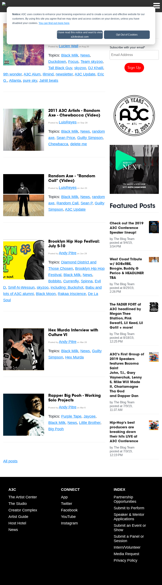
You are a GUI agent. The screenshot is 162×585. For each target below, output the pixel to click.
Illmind (48, 74)
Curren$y (71, 281)
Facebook (69, 510)
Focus (73, 62)
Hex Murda (74, 357)
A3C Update (85, 74)
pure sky (30, 80)
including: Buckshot (67, 287)
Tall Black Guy (60, 68)
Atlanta (15, 80)
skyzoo (80, 68)
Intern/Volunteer (127, 547)
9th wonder (12, 74)
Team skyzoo (92, 62)
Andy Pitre (67, 253)
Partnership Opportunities (125, 499)
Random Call (67, 203)
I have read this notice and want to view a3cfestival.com (79, 34)
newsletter (64, 74)
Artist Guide (18, 517)
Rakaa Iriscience (72, 294)
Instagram (69, 523)
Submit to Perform (129, 508)
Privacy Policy (125, 560)
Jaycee (90, 416)
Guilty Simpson (90, 138)
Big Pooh (56, 429)
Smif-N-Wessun (21, 287)
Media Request (126, 554)
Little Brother (89, 423)
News (85, 55)
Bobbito (54, 281)
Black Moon (46, 294)
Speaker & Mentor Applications (129, 516)
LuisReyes (68, 122)
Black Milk (69, 55)
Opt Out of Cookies (127, 34)
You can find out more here (54, 23)
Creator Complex (22, 510)
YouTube (68, 517)
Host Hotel (17, 523)
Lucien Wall (68, 46)
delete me (78, 144)
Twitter (66, 504)
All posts (10, 461)
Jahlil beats (48, 80)
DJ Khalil (95, 68)
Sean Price (66, 138)
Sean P (87, 203)
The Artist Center (22, 497)
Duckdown (57, 62)
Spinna (87, 281)
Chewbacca (58, 144)
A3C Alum (32, 74)
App (64, 497)
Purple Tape (71, 416)
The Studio (17, 504)
